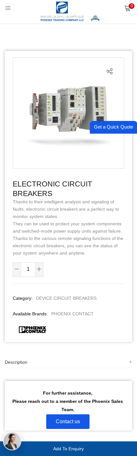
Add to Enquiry (68, 448)
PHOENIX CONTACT (72, 313)
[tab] (68, 362)
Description (16, 362)
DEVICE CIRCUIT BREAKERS (66, 298)
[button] (127, 8)
